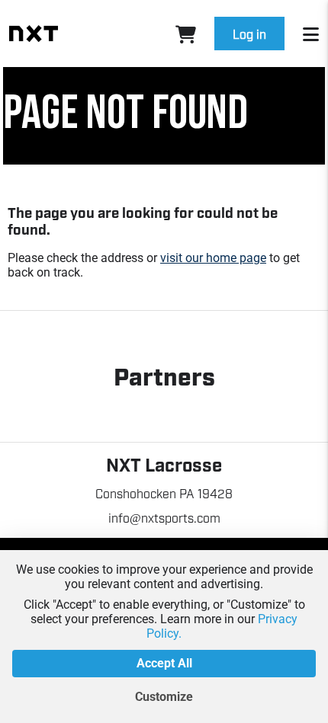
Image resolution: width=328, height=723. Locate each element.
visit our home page (213, 258)
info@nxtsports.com (164, 517)
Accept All (164, 663)
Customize (164, 696)
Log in (249, 33)
